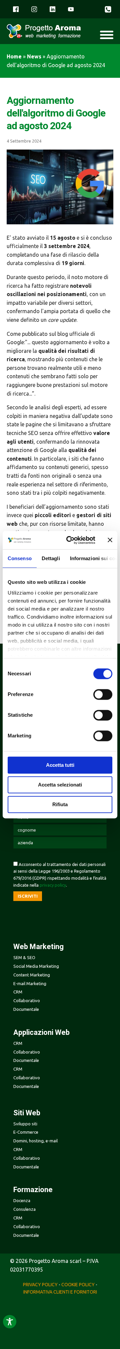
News (34, 56)
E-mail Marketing (29, 983)
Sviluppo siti (25, 1123)
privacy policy (53, 885)
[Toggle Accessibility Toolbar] (9, 1321)
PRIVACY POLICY (40, 1284)
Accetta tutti (60, 765)
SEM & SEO (24, 957)
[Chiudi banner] (110, 540)
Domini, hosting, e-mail (35, 1140)
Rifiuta (60, 804)
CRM (17, 1149)
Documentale (26, 1166)
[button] (108, 9)
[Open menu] (106, 35)
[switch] (102, 694)
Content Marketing (31, 974)
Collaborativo (26, 1158)
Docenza (21, 1200)
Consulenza (24, 1209)
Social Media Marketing (36, 966)
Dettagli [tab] (51, 558)
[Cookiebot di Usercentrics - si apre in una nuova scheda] (70, 540)
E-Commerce (25, 1132)
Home (14, 56)
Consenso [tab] (20, 558)
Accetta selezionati (60, 785)
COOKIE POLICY (78, 1284)
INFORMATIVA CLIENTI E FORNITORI (60, 1292)
